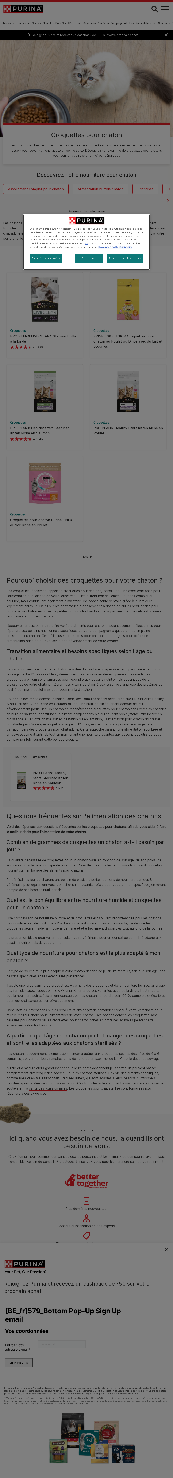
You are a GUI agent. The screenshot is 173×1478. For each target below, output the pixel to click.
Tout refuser (89, 258)
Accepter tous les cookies (125, 258)
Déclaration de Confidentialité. (115, 247)
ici (86, 243)
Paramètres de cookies (46, 258)
